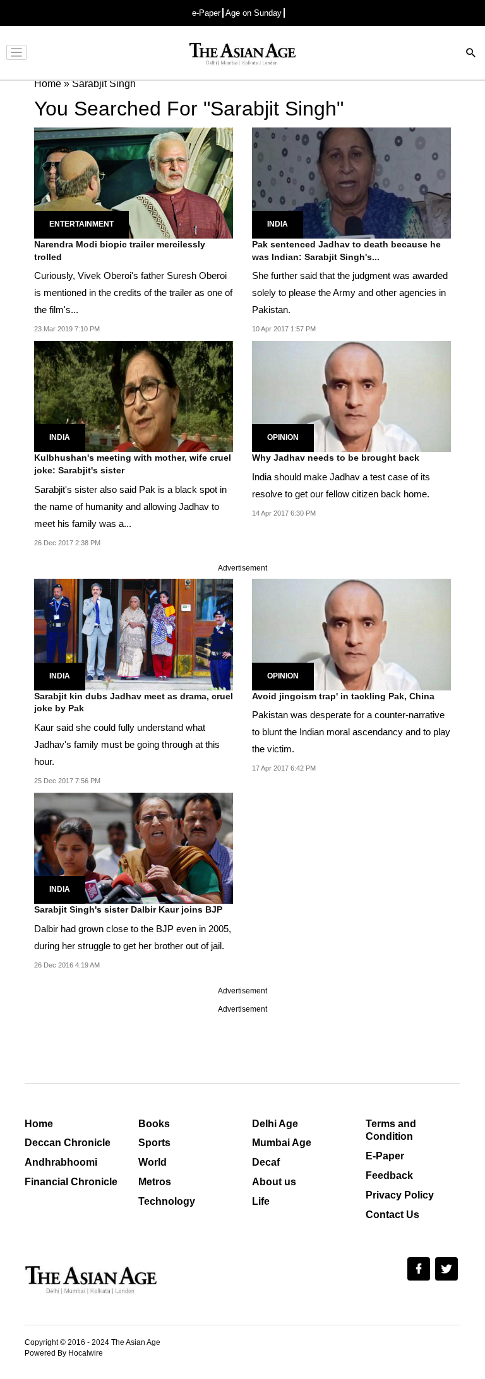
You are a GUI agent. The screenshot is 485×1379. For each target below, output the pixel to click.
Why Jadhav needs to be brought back (335, 458)
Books (154, 1123)
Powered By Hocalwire (64, 1353)
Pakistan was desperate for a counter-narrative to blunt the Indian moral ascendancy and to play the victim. (351, 731)
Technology (166, 1201)
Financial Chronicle (71, 1181)
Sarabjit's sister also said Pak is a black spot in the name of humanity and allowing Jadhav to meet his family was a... (130, 506)
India (277, 224)
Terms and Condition (391, 1130)
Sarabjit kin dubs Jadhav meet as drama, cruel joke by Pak (133, 702)
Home (39, 1123)
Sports (154, 1142)
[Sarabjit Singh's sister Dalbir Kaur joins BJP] (133, 847)
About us (274, 1181)
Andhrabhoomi (61, 1162)
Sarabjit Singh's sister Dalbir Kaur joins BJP (128, 909)
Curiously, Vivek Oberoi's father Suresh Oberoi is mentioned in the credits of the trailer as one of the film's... (133, 292)
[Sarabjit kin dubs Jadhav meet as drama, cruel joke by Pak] (133, 634)
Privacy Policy (400, 1195)
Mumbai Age (281, 1142)
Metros (154, 1181)
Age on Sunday (253, 13)
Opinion (283, 437)
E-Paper (385, 1156)
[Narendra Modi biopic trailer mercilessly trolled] (133, 182)
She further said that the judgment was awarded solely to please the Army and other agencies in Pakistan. (350, 292)
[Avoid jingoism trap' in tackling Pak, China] (351, 634)
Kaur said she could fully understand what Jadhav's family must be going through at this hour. (127, 744)
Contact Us (392, 1214)
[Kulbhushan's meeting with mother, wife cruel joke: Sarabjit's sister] (133, 395)
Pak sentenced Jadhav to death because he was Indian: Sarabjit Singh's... (346, 250)
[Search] (471, 54)
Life (261, 1201)
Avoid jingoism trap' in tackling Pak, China (343, 696)
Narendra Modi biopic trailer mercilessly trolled (119, 250)
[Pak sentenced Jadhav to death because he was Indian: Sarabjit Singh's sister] (351, 182)
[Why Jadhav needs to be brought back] (351, 395)
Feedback (389, 1175)
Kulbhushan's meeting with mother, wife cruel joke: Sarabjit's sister (132, 464)
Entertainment (81, 224)
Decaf (266, 1162)
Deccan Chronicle (68, 1142)
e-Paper (206, 13)
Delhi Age (275, 1123)
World (152, 1162)
